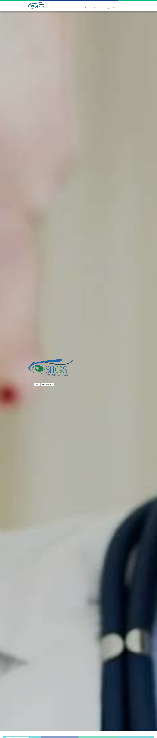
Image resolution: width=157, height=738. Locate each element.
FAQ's (114, 8)
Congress (108, 8)
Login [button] (36, 384)
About (82, 8)
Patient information (90, 8)
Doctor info (101, 8)
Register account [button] (47, 384)
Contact (126, 8)
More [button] (119, 8)
